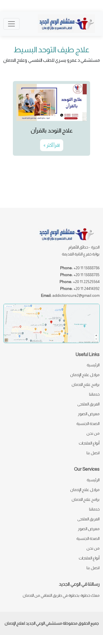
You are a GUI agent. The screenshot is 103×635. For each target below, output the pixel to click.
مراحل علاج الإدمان (85, 375)
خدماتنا (94, 394)
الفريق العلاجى (88, 404)
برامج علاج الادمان (86, 384)
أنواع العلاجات (89, 443)
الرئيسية (93, 365)
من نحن (93, 433)
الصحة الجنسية (88, 424)
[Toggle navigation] (11, 24)
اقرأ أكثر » (51, 145)
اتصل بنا (93, 453)
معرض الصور (89, 414)
